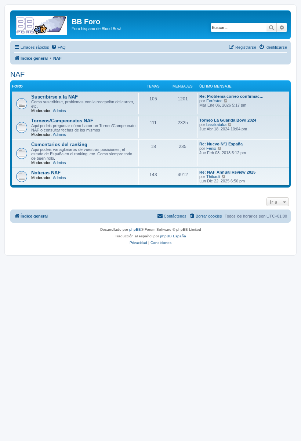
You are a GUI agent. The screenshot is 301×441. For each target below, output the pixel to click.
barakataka (216, 124)
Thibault (213, 176)
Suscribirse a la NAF (54, 97)
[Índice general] (42, 24)
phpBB (135, 229)
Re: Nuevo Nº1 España (221, 144)
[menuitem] (58, 47)
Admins (59, 110)
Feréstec (214, 101)
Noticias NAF (46, 172)
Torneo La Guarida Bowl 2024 (227, 120)
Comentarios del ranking (59, 144)
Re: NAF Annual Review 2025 (227, 172)
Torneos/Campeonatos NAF (62, 120)
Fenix (211, 148)
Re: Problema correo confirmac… (231, 96)
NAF (17, 74)
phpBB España (173, 236)
